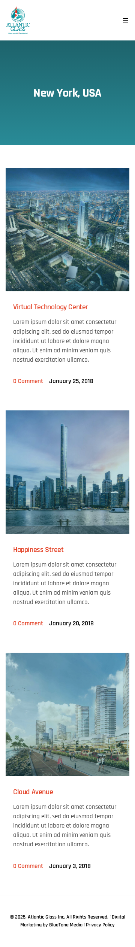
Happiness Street (38, 550)
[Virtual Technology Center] (67, 229)
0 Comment (28, 381)
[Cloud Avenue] (67, 714)
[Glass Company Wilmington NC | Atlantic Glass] (18, 20)
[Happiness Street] (67, 472)
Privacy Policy (100, 925)
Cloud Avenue (33, 792)
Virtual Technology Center (50, 307)
